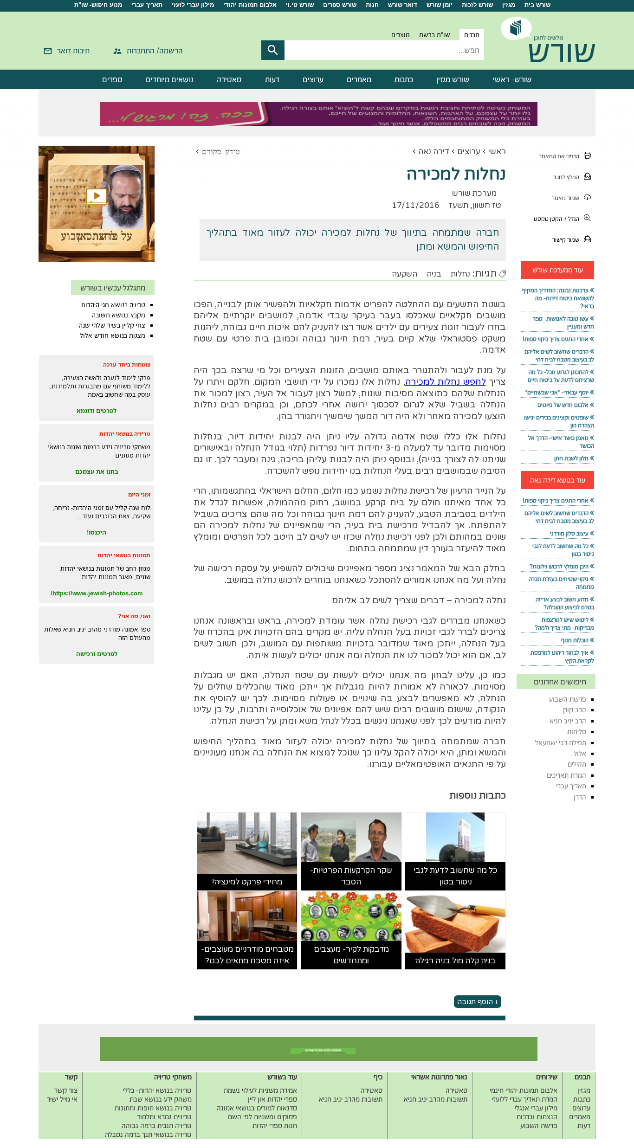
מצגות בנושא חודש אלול (112, 335)
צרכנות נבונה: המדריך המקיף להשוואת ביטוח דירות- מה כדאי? (558, 298)
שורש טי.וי (300, 4)
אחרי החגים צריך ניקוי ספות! (556, 339)
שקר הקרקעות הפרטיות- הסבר (351, 876)
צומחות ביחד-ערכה (126, 364)
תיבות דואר (73, 50)
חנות (372, 4)
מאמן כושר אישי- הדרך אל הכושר (561, 442)
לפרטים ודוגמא (96, 410)
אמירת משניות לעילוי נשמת (260, 1090)
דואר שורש (402, 4)
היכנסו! (96, 532)
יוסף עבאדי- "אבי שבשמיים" (557, 392)
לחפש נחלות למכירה (445, 382)
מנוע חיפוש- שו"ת (98, 4)
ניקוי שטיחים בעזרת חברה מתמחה (561, 583)
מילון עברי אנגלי (536, 1107)
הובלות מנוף (575, 640)
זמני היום (139, 494)
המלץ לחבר (566, 177)
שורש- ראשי (512, 79)
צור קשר (66, 1090)
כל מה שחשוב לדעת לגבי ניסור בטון (456, 876)
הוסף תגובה (475, 1002)
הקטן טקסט (548, 219)
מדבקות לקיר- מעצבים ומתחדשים (351, 955)
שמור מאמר (565, 198)
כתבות (404, 79)
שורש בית (537, 4)
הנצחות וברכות (537, 1116)
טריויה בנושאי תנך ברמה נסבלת (148, 1134)
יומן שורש (440, 4)
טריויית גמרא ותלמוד (164, 1116)
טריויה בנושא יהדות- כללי (157, 1090)
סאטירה (229, 79)
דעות (272, 79)
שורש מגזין (453, 79)
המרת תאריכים (566, 775)
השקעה (404, 274)
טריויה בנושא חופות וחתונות (153, 1107)
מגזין (508, 4)
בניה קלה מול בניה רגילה (455, 961)
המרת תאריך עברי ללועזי (524, 1099)
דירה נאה (433, 151)
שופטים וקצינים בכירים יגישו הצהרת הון (559, 421)
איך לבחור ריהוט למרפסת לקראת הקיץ (562, 656)
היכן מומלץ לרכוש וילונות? (559, 566)
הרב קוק (574, 709)
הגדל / (571, 219)
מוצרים (400, 35)
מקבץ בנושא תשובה (118, 315)
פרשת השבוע (567, 699)
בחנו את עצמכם (96, 471)
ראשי (497, 151)
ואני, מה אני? (134, 616)
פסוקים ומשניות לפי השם (262, 1116)
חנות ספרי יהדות (274, 1125)
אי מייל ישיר (62, 1099)
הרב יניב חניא (568, 720)
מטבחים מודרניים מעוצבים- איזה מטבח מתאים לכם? (247, 955)
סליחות (576, 731)
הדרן (580, 797)
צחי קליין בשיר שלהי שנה (112, 325)
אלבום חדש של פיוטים (563, 405)
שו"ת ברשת (434, 35)
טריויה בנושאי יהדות (124, 434)
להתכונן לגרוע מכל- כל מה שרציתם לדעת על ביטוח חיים (561, 376)
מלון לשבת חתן (571, 458)
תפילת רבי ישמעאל (560, 742)
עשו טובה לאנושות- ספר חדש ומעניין (563, 322)
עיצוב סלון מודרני (569, 533)
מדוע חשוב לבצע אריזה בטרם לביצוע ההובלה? (565, 603)
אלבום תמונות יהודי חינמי (523, 1090)
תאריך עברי (146, 4)
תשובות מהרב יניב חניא (435, 1099)
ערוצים (313, 79)
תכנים (471, 35)
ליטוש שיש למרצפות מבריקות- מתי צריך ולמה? (564, 624)
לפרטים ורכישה (96, 654)
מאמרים (359, 79)
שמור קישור (565, 240)
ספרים (112, 79)
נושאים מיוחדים (170, 79)
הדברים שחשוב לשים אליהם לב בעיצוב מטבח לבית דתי (559, 355)
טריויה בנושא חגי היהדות (113, 305)
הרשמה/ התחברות (155, 50)
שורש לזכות (477, 4)
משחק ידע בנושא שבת (160, 1099)
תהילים (577, 764)
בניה (434, 274)
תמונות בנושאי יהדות (123, 555)
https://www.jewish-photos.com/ (97, 593)
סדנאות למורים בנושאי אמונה (257, 1107)
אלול (580, 753)
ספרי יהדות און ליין (272, 1099)
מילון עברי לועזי (193, 4)
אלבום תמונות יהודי (250, 4)
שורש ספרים (339, 4)
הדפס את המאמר (559, 156)
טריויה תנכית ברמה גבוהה (157, 1125)
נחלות (460, 274)
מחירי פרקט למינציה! (247, 882)
